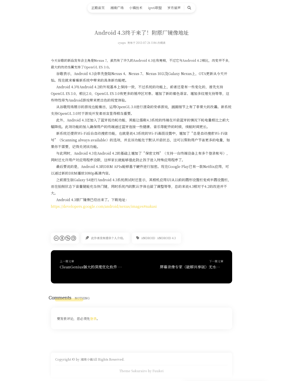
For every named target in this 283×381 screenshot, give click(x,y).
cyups (122, 42)
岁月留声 (174, 7)
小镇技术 (135, 7)
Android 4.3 (166, 238)
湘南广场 (117, 7)
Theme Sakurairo (133, 371)
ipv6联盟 (155, 7)
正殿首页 (98, 7)
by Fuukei (156, 371)
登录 (93, 318)
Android (148, 238)
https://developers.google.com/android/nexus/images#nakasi (104, 206)
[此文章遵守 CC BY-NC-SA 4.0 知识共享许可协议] (65, 238)
